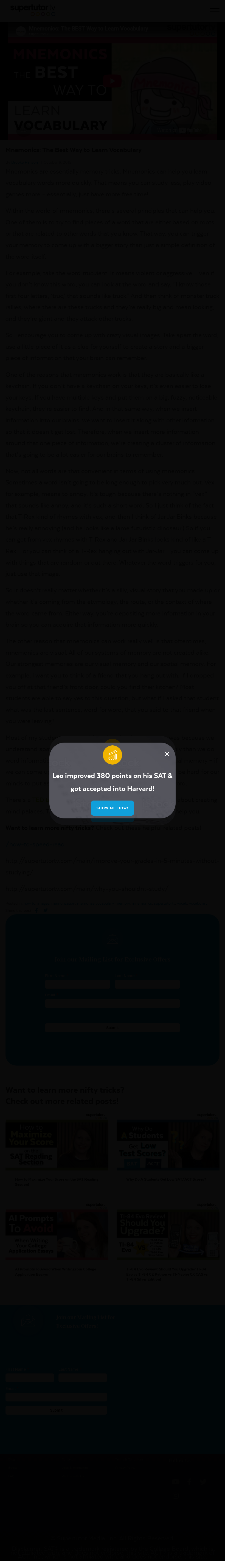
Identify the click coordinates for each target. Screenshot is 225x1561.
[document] (112, 780)
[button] (167, 754)
